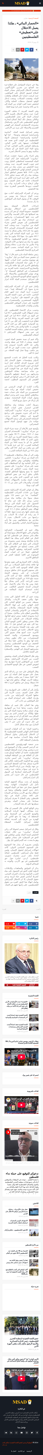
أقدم (4, 909)
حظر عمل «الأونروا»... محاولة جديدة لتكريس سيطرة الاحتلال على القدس (16, 1211)
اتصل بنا (13, 1451)
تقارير (25, 18)
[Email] (18, 50)
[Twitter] (27, 50)
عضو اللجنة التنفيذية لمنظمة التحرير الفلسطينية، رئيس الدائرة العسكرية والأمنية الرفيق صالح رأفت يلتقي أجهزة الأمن (22, 1342)
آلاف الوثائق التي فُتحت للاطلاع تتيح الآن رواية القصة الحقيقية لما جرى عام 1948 (17, 1272)
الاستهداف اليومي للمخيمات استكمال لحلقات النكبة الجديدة (18, 1222)
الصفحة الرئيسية (33, 18)
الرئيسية (29, 1451)
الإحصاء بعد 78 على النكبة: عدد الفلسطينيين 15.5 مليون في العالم (17, 1252)
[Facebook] (31, 50)
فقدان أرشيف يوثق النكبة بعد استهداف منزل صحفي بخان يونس (17, 1261)
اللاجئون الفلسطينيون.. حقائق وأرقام (16, 1230)
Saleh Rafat (35, 1162)
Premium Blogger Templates (29, 1448)
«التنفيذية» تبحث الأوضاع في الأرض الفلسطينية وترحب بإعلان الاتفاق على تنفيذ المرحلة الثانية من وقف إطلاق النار (16, 1005)
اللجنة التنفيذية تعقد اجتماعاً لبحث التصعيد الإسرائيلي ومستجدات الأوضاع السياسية (17, 1027)
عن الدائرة (21, 1451)
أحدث (38, 909)
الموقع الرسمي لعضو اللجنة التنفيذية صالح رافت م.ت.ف (17, 1443)
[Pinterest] (22, 50)
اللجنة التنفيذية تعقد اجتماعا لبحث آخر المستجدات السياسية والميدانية (17, 1016)
